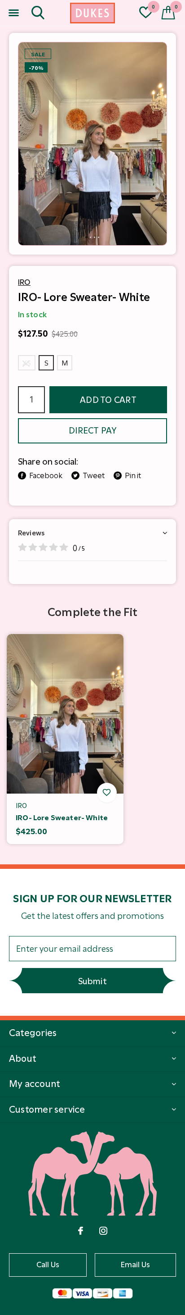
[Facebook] (80, 1231)
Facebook (45, 475)
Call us (48, 1264)
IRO (24, 282)
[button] (13, 13)
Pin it (133, 475)
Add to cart (108, 400)
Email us (135, 1264)
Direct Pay (92, 430)
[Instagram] (103, 1231)
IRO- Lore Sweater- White (62, 817)
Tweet (94, 475)
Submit (92, 981)
